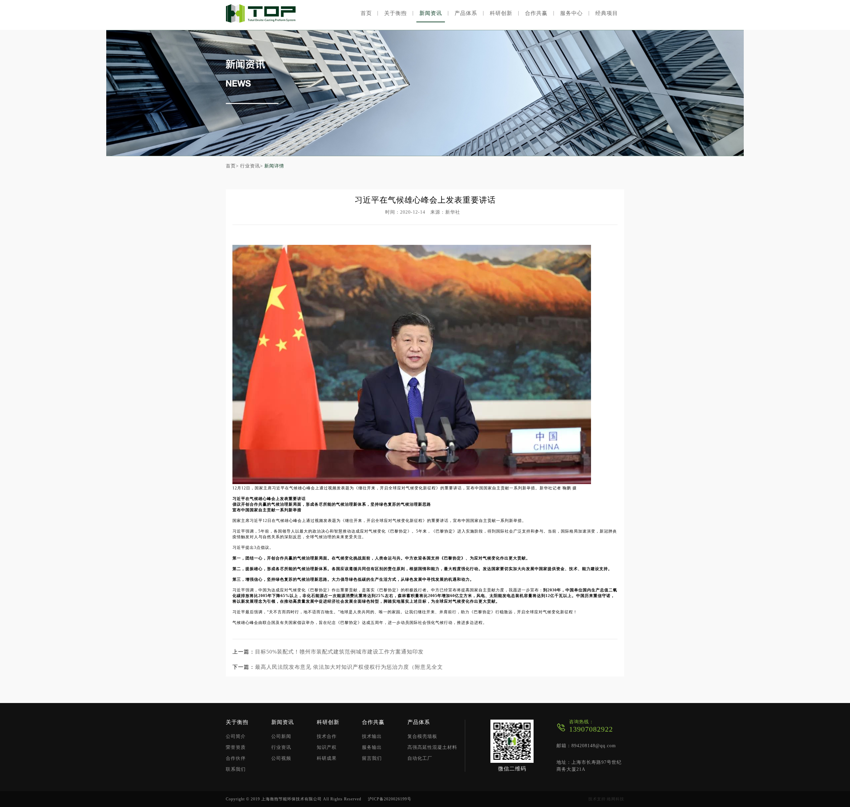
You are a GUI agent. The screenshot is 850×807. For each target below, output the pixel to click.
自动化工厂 (419, 758)
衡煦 (261, 13)
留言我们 (372, 758)
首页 (366, 13)
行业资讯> (251, 165)
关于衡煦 (395, 13)
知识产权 (327, 747)
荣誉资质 (236, 747)
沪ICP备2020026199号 (389, 799)
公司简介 (236, 736)
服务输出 (372, 747)
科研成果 (327, 758)
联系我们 (236, 769)
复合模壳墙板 (422, 736)
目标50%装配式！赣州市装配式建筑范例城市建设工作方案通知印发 (339, 652)
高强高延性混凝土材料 (432, 747)
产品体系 (466, 13)
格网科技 (615, 799)
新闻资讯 (430, 13)
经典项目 (606, 13)
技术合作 (327, 736)
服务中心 (571, 13)
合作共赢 (536, 13)
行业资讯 (281, 747)
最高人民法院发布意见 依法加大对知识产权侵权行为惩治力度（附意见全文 (349, 667)
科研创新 (501, 13)
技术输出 (372, 736)
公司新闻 (281, 736)
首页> (232, 165)
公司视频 (281, 758)
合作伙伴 (236, 758)
